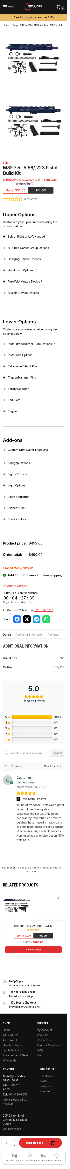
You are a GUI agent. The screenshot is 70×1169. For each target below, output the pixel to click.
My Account (44, 1030)
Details (7, 634)
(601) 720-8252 (43, 610)
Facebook (46, 1076)
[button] (59, 7)
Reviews (53, 634)
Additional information (29, 634)
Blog (40, 1055)
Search (57, 753)
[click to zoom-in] (35, 123)
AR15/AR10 (26, 25)
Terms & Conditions (49, 1045)
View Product (33, 949)
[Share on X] (27, 619)
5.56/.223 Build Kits (29, 867)
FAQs (40, 1050)
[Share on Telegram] (36, 619)
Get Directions (12, 1128)
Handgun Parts (12, 1045)
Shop (15, 25)
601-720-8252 (18, 1094)
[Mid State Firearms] (19, 799)
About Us (42, 1035)
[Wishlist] (59, 898)
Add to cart (34, 1143)
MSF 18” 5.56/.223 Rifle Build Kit (33, 926)
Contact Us (44, 1040)
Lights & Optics (12, 1050)
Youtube (45, 1091)
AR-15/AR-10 (10, 1040)
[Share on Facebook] (17, 619)
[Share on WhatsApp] (46, 619)
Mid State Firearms (34, 798)
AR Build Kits (41, 25)
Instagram (46, 1086)
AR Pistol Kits (57, 25)
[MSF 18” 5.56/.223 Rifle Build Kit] (16, 906)
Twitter (44, 1081)
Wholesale (10, 1060)
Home (6, 25)
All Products (10, 1035)
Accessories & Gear (15, 1055)
